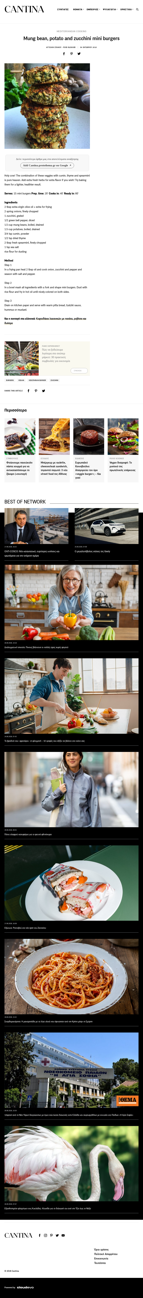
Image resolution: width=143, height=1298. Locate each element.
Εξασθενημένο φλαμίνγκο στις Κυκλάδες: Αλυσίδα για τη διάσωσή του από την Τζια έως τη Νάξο (47, 1208)
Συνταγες (63, 9)
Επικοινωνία (101, 1258)
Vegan (21, 380)
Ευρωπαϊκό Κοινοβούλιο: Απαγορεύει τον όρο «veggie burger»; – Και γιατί (88, 470)
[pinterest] (71, 53)
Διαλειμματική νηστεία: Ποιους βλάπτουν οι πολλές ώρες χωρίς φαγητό (36, 647)
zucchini (54, 380)
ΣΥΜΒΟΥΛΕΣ (12, 458)
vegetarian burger (37, 380)
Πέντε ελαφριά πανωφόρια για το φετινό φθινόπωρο (28, 834)
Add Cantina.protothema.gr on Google (45, 165)
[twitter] (79, 53)
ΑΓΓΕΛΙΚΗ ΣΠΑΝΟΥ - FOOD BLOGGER (61, 47)
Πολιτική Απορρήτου (105, 1254)
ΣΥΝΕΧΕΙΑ (78, 371)
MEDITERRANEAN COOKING (71, 31)
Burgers (10, 380)
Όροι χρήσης (101, 1249)
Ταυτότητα (100, 1263)
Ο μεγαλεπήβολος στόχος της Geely (92, 551)
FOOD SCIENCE (117, 458)
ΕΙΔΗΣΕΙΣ (79, 458)
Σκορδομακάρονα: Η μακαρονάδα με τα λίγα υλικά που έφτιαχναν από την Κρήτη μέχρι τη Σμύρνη (48, 1021)
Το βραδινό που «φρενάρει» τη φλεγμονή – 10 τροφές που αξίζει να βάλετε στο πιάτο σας (44, 741)
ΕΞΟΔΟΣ (45, 458)
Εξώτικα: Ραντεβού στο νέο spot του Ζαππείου (25, 928)
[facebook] (63, 53)
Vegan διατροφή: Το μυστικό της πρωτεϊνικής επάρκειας (122, 466)
